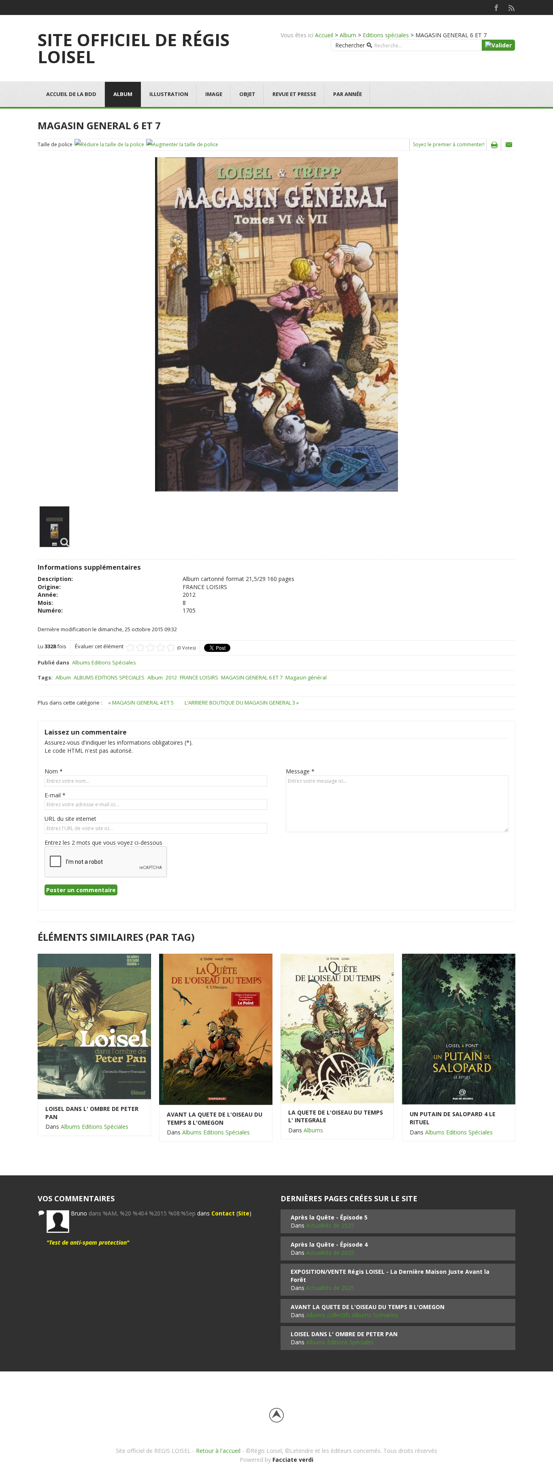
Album (348, 35)
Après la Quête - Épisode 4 (329, 1244)
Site (243, 1213)
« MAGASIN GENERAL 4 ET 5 (141, 702)
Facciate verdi (292, 1459)
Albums (313, 1130)
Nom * (54, 771)
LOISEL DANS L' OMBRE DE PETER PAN (91, 1113)
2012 (171, 677)
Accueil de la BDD (71, 94)
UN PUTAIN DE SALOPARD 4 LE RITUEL (453, 1118)
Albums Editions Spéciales (104, 662)
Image (213, 94)
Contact (223, 1213)
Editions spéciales (386, 35)
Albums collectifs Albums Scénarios (352, 1315)
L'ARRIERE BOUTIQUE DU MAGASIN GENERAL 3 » (242, 702)
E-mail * (55, 795)
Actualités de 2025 (330, 1225)
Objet (247, 94)
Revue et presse (294, 94)
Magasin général (306, 677)
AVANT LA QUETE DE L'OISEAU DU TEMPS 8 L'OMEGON (214, 1118)
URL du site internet (70, 818)
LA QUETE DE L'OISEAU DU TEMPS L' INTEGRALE (335, 1116)
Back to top (276, 1415)
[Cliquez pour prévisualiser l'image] (276, 324)
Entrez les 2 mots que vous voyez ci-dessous (103, 842)
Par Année (347, 94)
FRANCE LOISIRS (199, 677)
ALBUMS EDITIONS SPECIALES (109, 677)
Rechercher (350, 45)
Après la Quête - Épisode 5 (329, 1217)
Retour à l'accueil (218, 1451)
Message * (300, 771)
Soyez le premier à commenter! (449, 144)
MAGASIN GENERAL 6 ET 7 (252, 677)
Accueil (324, 35)
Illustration (168, 94)
